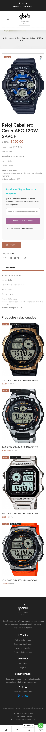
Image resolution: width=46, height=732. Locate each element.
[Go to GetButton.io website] (40, 729)
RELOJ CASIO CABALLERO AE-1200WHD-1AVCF (20, 513)
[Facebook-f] (19, 3)
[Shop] (6, 730)
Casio (12, 253)
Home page (9, 38)
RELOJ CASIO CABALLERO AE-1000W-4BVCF (19, 580)
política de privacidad (27, 229)
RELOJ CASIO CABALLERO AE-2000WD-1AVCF (20, 447)
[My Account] (17, 730)
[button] (41, 58)
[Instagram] (23, 3)
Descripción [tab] (10, 267)
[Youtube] (26, 3)
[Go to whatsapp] (40, 725)
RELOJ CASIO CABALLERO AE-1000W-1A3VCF (20, 380)
